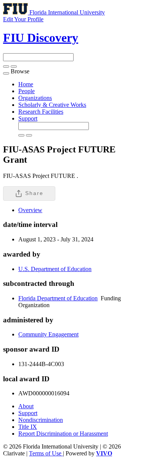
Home (25, 84)
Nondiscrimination (40, 420)
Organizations (35, 98)
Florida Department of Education (58, 298)
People (26, 91)
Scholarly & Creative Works (52, 104)
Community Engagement (48, 334)
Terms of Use (46, 453)
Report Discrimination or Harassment (63, 433)
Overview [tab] (30, 210)
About (26, 406)
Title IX (27, 426)
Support (27, 118)
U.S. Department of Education (55, 269)
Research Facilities (40, 111)
